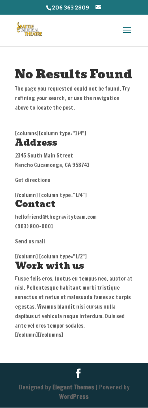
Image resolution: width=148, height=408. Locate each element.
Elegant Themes (73, 387)
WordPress (74, 397)
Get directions (32, 180)
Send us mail (30, 241)
